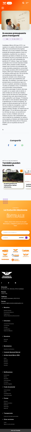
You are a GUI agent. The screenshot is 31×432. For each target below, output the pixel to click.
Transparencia (8, 413)
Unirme (21, 237)
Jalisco (9, 3)
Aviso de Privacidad (15, 430)
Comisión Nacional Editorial (12, 352)
